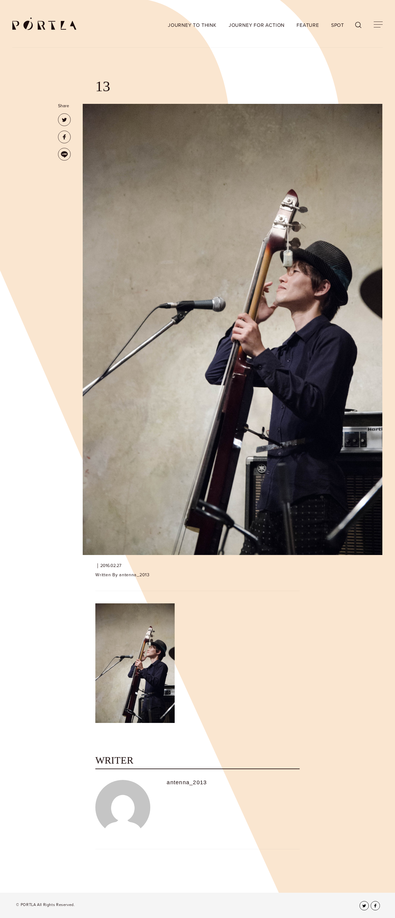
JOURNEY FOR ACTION (257, 25)
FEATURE (308, 25)
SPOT (337, 25)
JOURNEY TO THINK (192, 25)
